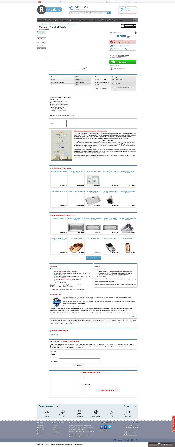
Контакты (135, 2)
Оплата (128, 2)
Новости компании (41, 427)
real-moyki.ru (47, 444)
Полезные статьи (41, 429)
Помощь (54, 427)
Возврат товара (56, 433)
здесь (82, 289)
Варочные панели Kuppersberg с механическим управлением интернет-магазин (81, 428)
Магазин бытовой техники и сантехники (47, 23)
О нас (114, 2)
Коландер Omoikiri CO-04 (70, 23)
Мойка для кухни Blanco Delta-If (77, 437)
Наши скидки (55, 431)
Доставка (121, 2)
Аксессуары (60, 23)
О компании (40, 425)
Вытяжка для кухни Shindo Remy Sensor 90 (80, 434)
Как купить (101, 2)
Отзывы (108, 2)
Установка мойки (56, 429)
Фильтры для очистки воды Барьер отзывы (80, 425)
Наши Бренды (40, 433)
